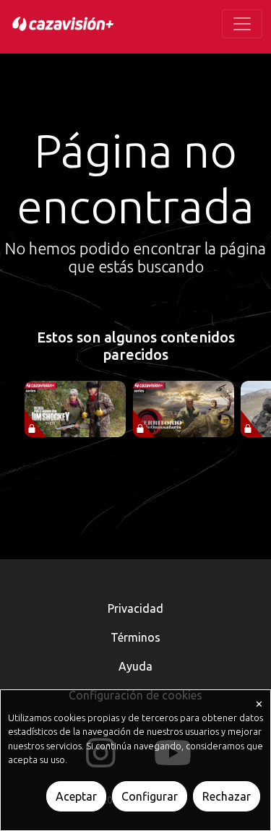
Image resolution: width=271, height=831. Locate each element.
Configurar (149, 796)
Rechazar (226, 796)
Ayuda (135, 666)
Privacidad (135, 608)
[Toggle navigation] (242, 23)
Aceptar (76, 796)
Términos (135, 637)
